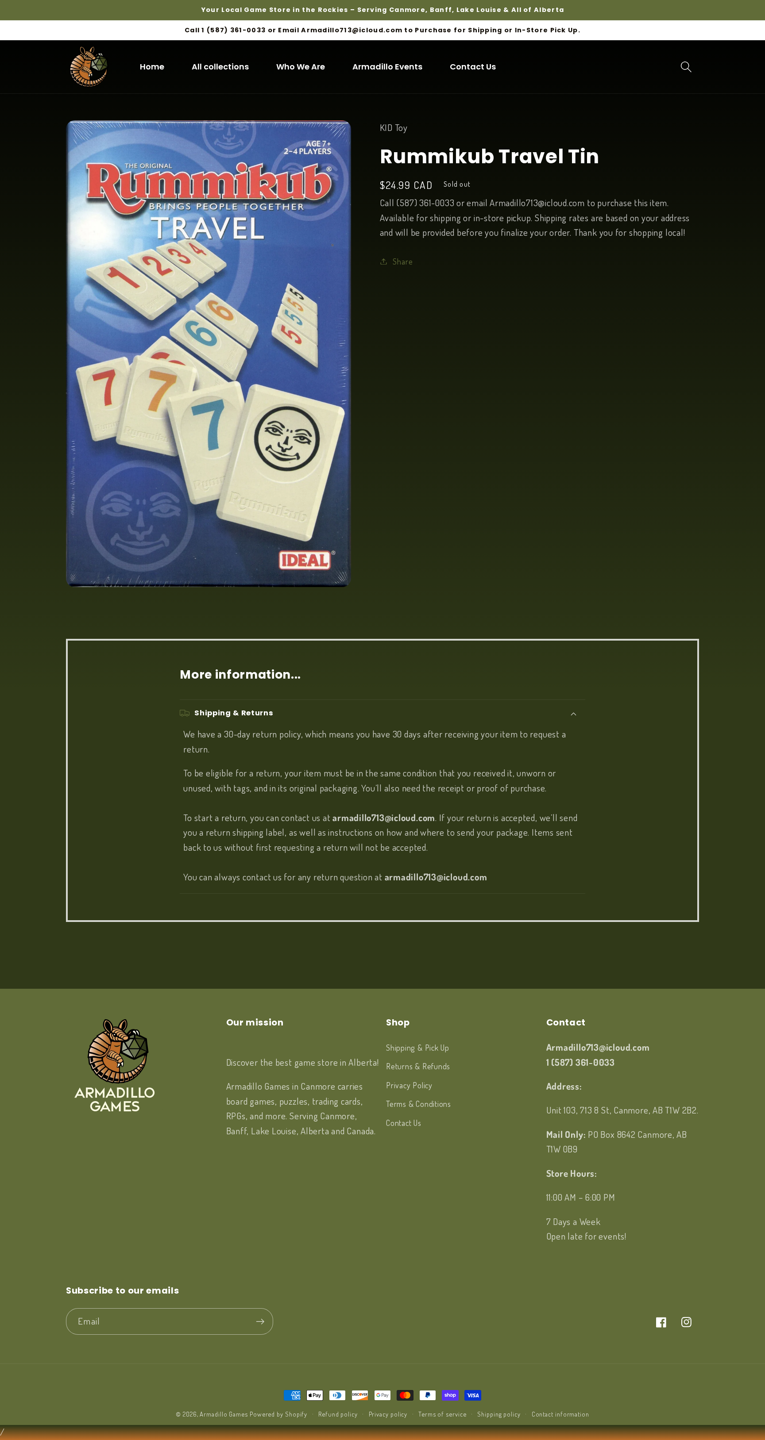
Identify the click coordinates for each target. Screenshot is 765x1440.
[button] (686, 66)
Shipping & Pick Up (417, 1047)
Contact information (560, 1414)
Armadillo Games (224, 1414)
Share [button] (403, 261)
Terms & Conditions (418, 1103)
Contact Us (403, 1122)
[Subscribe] (260, 1321)
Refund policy (338, 1414)
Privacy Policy (409, 1085)
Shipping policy (499, 1414)
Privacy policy (388, 1414)
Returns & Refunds (418, 1066)
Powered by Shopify (278, 1414)
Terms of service (442, 1414)
